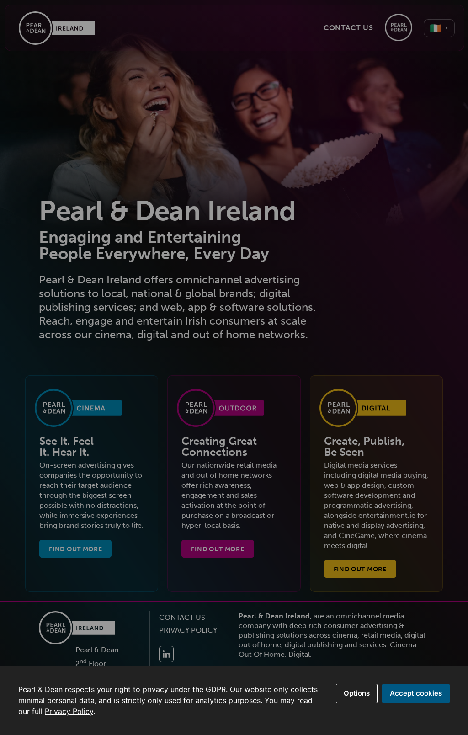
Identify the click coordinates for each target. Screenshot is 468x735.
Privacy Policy (69, 711)
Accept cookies (416, 693)
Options (357, 693)
